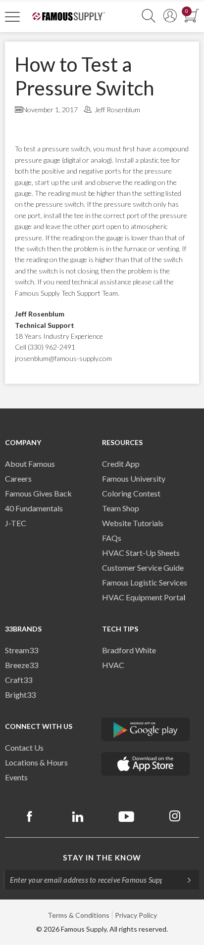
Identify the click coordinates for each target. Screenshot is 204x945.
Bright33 (20, 694)
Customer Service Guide (143, 567)
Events (16, 777)
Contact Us (24, 747)
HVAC (113, 665)
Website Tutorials (132, 523)
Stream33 (21, 650)
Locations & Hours (36, 762)
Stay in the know (102, 857)
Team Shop (120, 508)
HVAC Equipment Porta (142, 597)
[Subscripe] (184, 880)
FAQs (111, 537)
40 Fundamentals (34, 508)
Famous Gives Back (38, 493)
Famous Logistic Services (144, 582)
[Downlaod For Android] (145, 729)
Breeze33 (21, 665)
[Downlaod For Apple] (145, 764)
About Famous (30, 463)
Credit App (121, 463)
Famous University (133, 478)
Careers (18, 478)
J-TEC (15, 523)
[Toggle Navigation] (12, 16)
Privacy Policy (136, 915)
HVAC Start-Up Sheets (141, 552)
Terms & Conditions (78, 915)
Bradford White (129, 650)
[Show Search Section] (148, 16)
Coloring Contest (131, 493)
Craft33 (18, 679)
